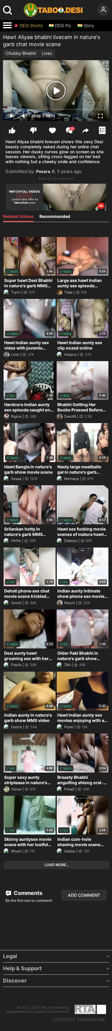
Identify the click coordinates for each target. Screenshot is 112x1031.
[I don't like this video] (33, 130)
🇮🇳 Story (85, 25)
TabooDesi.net (91, 1019)
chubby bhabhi (21, 53)
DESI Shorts (31, 25)
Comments (27, 893)
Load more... (57, 864)
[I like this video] (12, 130)
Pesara (43, 171)
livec (47, 53)
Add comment (84, 895)
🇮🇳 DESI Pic (60, 25)
